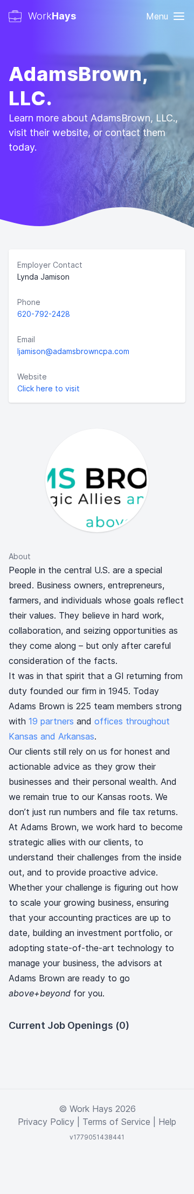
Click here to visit (48, 388)
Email (26, 339)
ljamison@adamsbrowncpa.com (73, 351)
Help (167, 1121)
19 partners (51, 721)
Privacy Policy (46, 1121)
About (20, 556)
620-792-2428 (43, 313)
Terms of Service (116, 1121)
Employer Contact (49, 264)
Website (32, 376)
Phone (28, 302)
